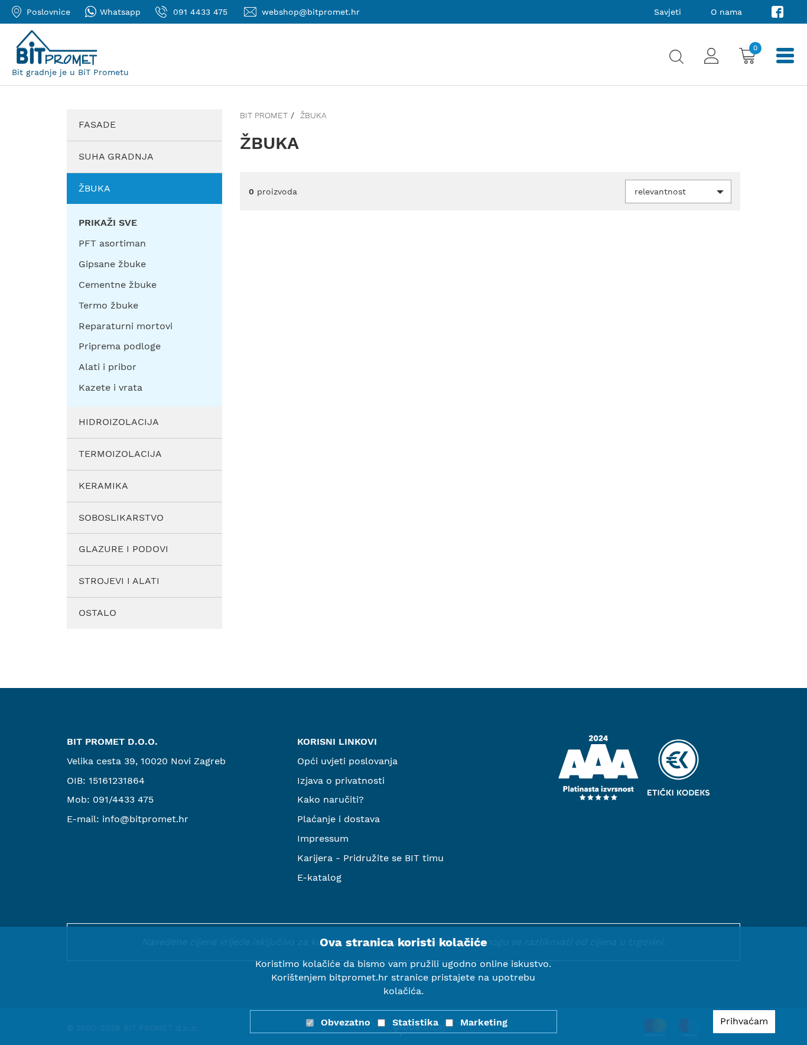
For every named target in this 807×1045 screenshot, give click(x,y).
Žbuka (94, 188)
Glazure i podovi (123, 548)
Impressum (323, 838)
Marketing (483, 1022)
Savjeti (667, 12)
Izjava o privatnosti (341, 780)
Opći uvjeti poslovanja (347, 761)
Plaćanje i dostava (338, 819)
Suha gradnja (116, 156)
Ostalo (97, 612)
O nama (726, 12)
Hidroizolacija (119, 421)
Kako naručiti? (330, 799)
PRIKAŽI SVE (108, 222)
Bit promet (264, 115)
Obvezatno (345, 1022)
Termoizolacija (120, 453)
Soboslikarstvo (121, 517)
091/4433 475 (123, 799)
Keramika (103, 485)
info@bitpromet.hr (145, 819)
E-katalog (319, 877)
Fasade (97, 124)
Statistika (415, 1022)
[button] (678, 191)
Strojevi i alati (119, 580)
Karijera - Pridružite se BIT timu (370, 858)
